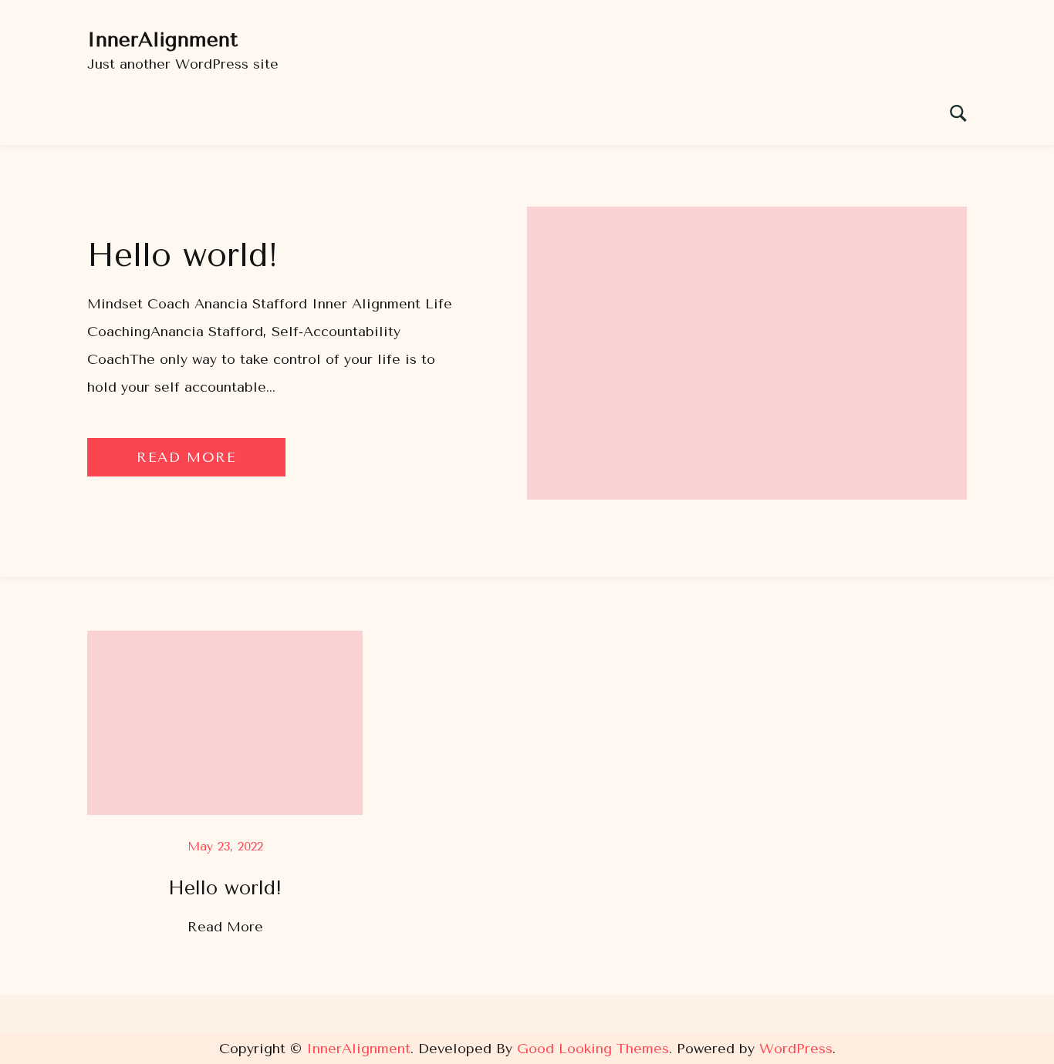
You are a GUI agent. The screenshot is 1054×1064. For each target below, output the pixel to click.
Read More (186, 457)
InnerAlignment (162, 40)
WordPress (796, 1048)
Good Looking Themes (593, 1048)
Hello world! (183, 255)
